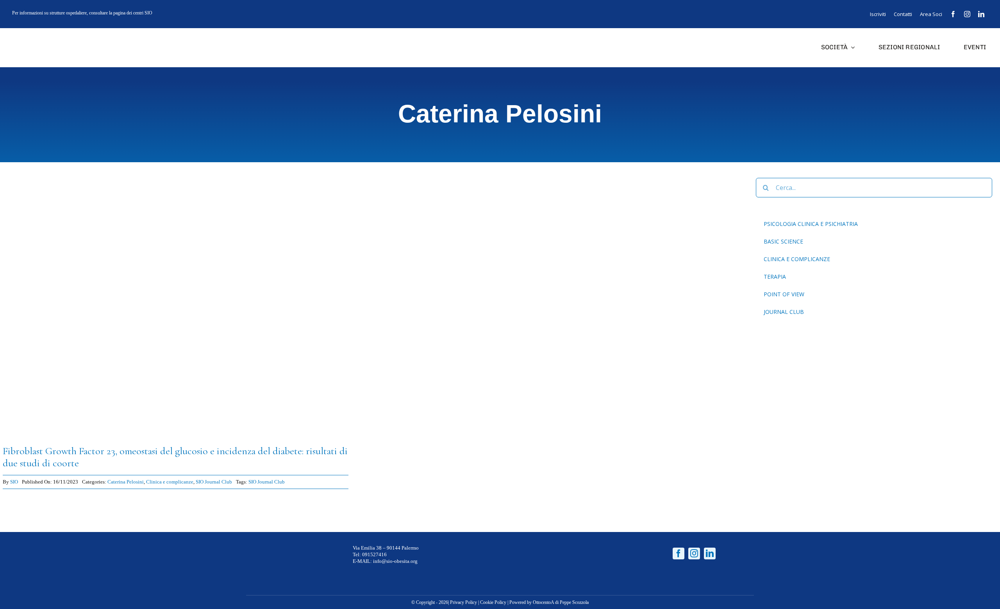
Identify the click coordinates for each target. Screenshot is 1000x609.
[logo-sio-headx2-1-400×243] (36, 35)
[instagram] (967, 14)
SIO (14, 482)
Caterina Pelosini (125, 482)
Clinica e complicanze (169, 482)
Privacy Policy (463, 602)
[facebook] (953, 14)
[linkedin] (981, 14)
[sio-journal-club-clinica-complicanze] (175, 180)
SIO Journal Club (214, 482)
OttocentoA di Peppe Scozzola (561, 602)
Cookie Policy (493, 602)
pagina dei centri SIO (132, 13)
